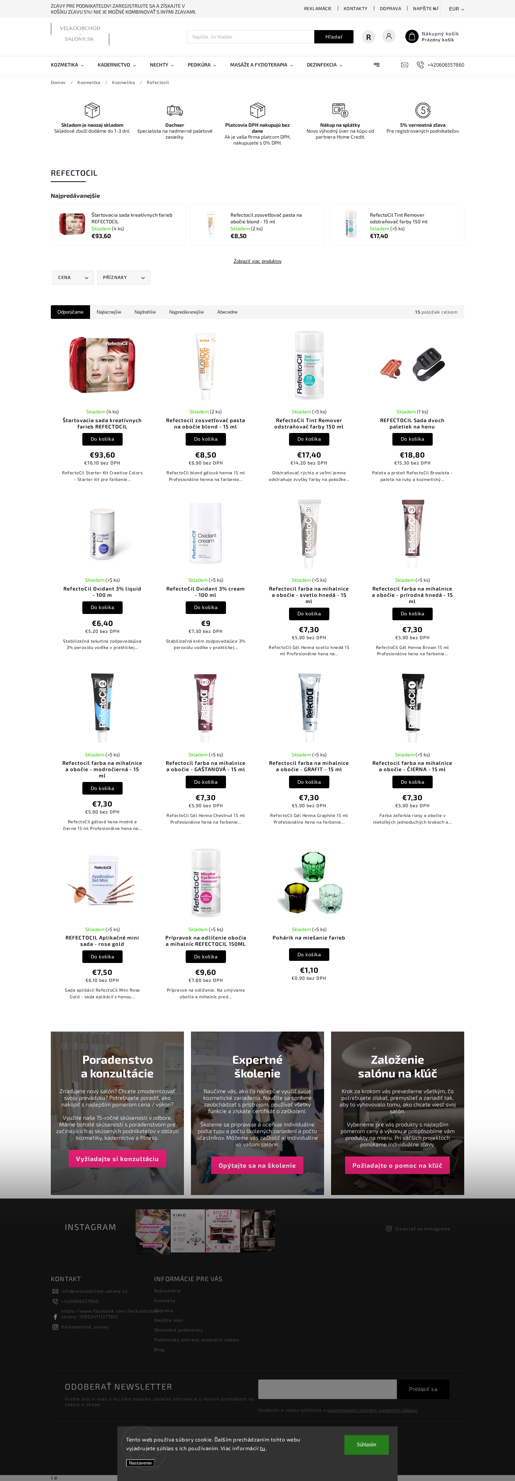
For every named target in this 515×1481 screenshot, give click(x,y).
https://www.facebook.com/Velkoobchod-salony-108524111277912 (110, 1313)
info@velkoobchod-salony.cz (94, 1291)
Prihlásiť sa (423, 1389)
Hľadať (334, 37)
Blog (159, 1349)
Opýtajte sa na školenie (257, 1165)
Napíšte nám (428, 8)
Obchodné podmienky (178, 1330)
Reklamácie (318, 8)
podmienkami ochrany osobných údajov (372, 1410)
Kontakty (356, 8)
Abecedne (227, 312)
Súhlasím (366, 1444)
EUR (454, 9)
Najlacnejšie (109, 312)
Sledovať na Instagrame (423, 1228)
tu (263, 1448)
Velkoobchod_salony (85, 1326)
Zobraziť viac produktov (258, 261)
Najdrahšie (145, 312)
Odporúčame (70, 312)
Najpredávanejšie (186, 312)
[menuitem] (71, 65)
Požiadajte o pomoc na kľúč (397, 1165)
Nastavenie (140, 1463)
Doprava (390, 8)
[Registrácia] (372, 36)
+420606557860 (80, 1301)
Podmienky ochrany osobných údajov (197, 1339)
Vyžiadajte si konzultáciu (117, 1158)
